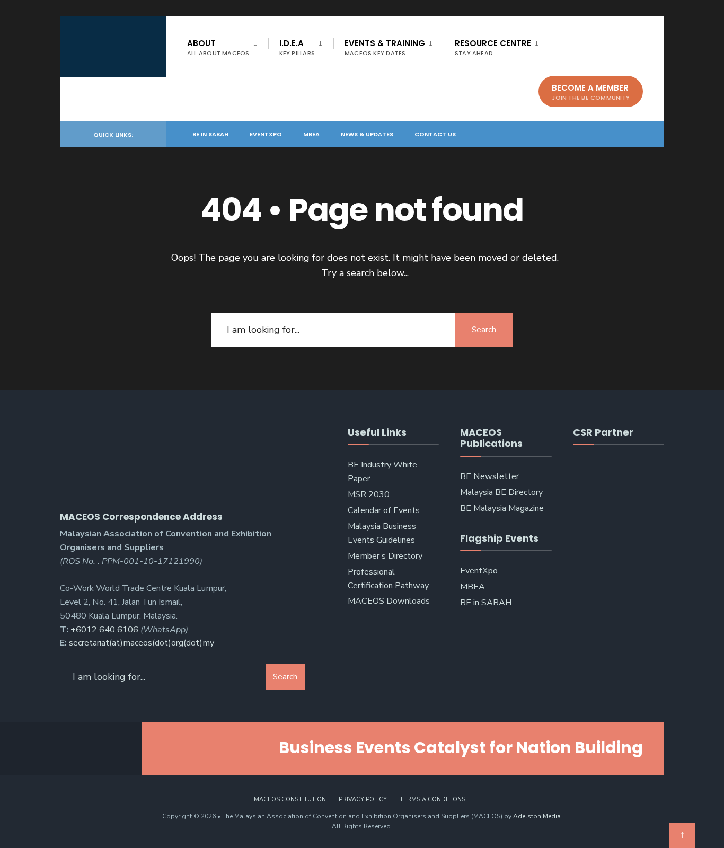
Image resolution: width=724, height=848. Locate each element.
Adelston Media (537, 816)
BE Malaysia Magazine (502, 508)
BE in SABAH (210, 134)
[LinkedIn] (619, 134)
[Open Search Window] (638, 134)
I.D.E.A (297, 47)
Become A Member (591, 92)
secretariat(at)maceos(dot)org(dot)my (141, 643)
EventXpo (266, 134)
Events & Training (385, 47)
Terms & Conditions (432, 799)
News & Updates (367, 134)
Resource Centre (493, 47)
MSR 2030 (369, 494)
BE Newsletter (489, 476)
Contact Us (435, 134)
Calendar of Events (384, 510)
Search (484, 329)
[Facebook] (581, 134)
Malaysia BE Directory (501, 492)
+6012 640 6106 (104, 629)
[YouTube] (600, 134)
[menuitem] (227, 45)
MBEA (311, 134)
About (218, 47)
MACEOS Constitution (290, 799)
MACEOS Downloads (389, 601)
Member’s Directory (385, 556)
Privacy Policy (363, 799)
